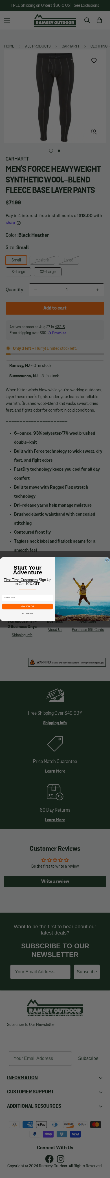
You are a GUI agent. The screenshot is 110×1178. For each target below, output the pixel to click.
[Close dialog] (107, 560)
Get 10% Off (27, 606)
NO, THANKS (27, 613)
